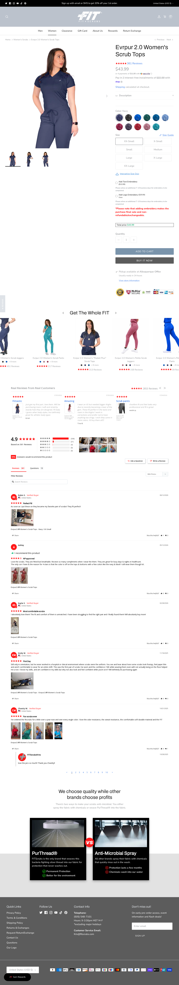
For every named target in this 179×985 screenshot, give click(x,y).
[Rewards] (17, 977)
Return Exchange (132, 30)
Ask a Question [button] (137, 461)
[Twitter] (6, 3)
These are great (124, 401)
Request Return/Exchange (20, 932)
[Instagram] (14, 3)
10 (106, 772)
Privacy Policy (14, 912)
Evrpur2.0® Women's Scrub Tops (24, 529)
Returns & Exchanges (18, 927)
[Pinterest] (25, 3)
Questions (12, 942)
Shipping (120, 87)
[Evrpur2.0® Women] (83, 440)
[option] (57, 96)
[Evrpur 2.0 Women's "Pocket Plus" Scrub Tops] (89, 336)
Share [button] (16, 535)
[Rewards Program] (170, 16)
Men (40, 30)
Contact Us (12, 937)
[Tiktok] (21, 3)
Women (52, 30)
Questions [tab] (34, 468)
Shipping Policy (15, 922)
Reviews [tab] (15, 468)
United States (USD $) (162, 3)
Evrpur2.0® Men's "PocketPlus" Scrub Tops (119, 418)
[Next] (107, 96)
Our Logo (12, 947)
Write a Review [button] (159, 461)
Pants (66, 401)
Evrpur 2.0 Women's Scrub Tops (45, 39)
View (121, 197)
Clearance (67, 30)
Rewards (113, 30)
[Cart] (164, 16)
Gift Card (82, 30)
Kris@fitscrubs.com (84, 934)
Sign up (140, 935)
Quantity (120, 233)
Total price (122, 224)
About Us (98, 30)
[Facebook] (10, 3)
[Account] (158, 16)
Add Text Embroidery (128, 181)
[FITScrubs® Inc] (89, 16)
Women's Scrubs (20, 39)
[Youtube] (18, 3)
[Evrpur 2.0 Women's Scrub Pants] (48, 336)
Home (7, 39)
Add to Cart (145, 251)
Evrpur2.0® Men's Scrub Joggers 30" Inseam (66, 418)
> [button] (112, 772)
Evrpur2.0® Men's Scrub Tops (14, 417)
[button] (133, 73)
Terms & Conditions (17, 917)
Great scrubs (18, 401)
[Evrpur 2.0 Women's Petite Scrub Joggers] (130, 336)
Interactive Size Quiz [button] (129, 173)
